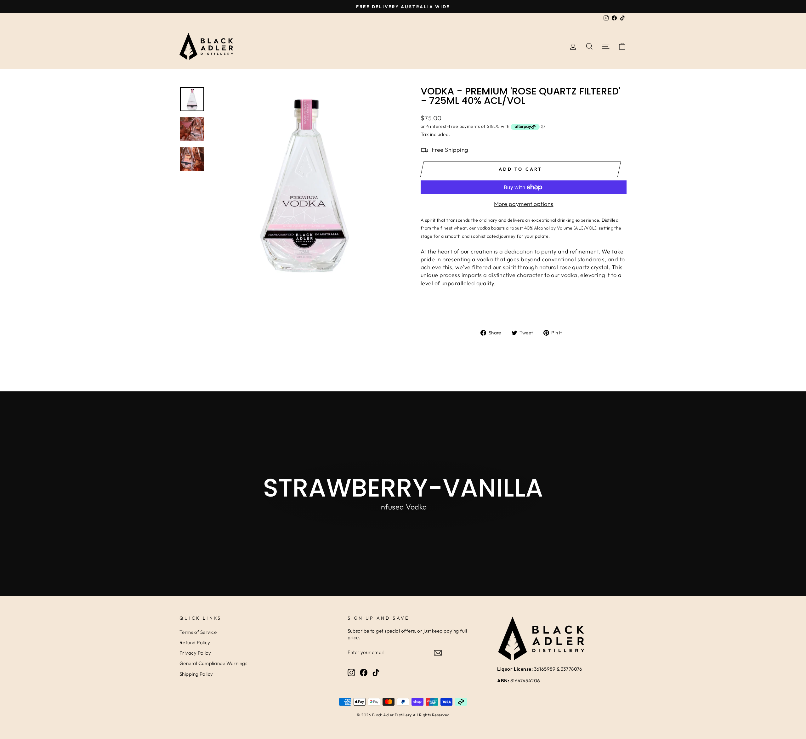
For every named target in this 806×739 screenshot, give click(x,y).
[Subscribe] (438, 652)
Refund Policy (194, 642)
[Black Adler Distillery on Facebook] (363, 672)
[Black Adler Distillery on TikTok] (376, 672)
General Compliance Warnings (213, 663)
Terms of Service (198, 632)
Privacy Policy (195, 653)
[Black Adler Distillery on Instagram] (351, 672)
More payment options (523, 203)
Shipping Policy (196, 674)
